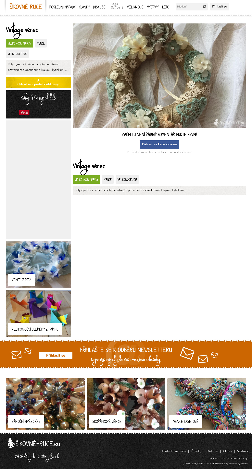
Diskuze (99, 7)
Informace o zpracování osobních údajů (228, 459)
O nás (227, 451)
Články (84, 7)
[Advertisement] (38, 179)
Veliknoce (135, 7)
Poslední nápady (62, 7)
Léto (165, 7)
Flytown (244, 464)
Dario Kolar (221, 464)
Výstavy (153, 7)
